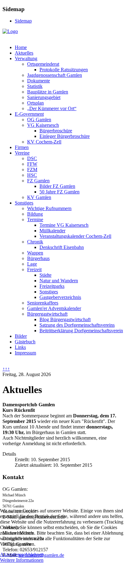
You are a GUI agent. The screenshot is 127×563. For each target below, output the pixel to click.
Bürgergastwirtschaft (47, 314)
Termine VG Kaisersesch (63, 225)
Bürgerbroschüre (55, 130)
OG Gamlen (39, 119)
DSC (32, 158)
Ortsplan (35, 103)
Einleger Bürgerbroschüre (64, 136)
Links (20, 347)
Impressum (25, 352)
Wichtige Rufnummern (49, 208)
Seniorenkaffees (42, 302)
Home (21, 47)
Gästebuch (25, 341)
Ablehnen (34, 554)
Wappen (35, 252)
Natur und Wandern (58, 280)
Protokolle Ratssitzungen (63, 69)
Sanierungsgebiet (43, 97)
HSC (32, 175)
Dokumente (38, 80)
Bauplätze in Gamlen (47, 91)
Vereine (22, 152)
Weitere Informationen (21, 560)
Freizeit (34, 269)
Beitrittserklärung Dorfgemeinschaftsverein (81, 330)
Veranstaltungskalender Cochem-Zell (75, 236)
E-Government (29, 114)
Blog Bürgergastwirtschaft (65, 319)
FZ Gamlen (38, 180)
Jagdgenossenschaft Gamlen (54, 75)
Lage (32, 264)
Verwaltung (26, 58)
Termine (35, 219)
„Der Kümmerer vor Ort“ (51, 108)
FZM (32, 169)
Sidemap (23, 20)
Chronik (35, 241)
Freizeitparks (51, 286)
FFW (32, 164)
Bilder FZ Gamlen (57, 186)
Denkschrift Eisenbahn (61, 247)
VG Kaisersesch (43, 125)
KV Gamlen (39, 197)
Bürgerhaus (38, 258)
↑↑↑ (6, 368)
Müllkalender (52, 230)
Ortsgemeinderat (43, 64)
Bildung (35, 214)
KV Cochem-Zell (44, 141)
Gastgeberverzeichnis (60, 297)
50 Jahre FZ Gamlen (59, 191)
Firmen (22, 147)
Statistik (35, 86)
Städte (45, 275)
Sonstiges (24, 202)
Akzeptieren (12, 554)
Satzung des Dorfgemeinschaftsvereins (77, 325)
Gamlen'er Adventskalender (54, 308)
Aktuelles (24, 53)
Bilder (21, 336)
